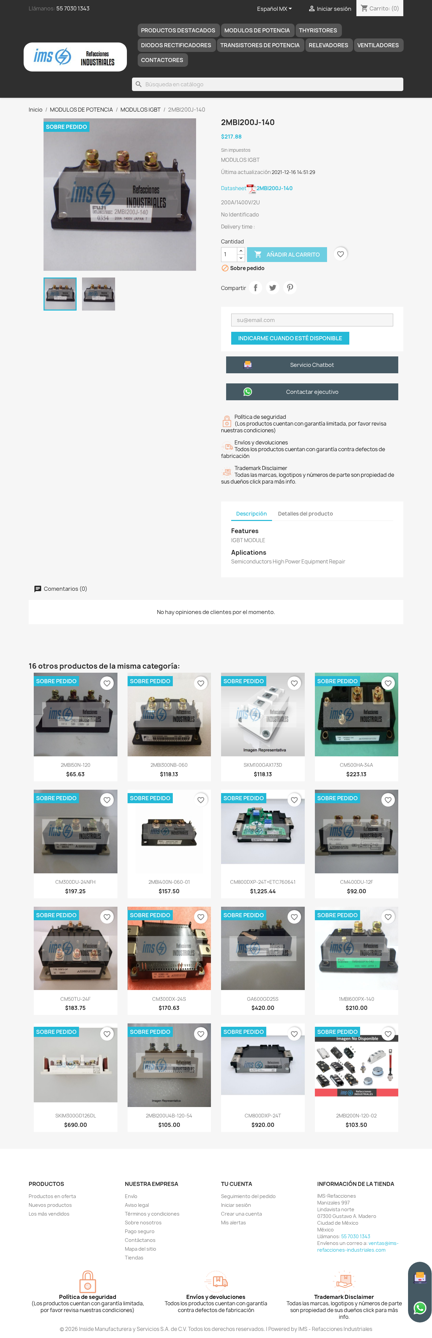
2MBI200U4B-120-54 (169, 1115)
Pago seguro (140, 1231)
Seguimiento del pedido (248, 1196)
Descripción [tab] (251, 513)
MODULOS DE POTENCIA (257, 30)
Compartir (255, 287)
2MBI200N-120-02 (356, 1115)
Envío (131, 1196)
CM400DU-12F (356, 882)
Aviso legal (137, 1205)
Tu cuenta (236, 1184)
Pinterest (290, 287)
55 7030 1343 (72, 8)
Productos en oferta (52, 1196)
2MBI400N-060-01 (169, 882)
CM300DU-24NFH (75, 882)
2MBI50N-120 (75, 765)
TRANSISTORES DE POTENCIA (260, 45)
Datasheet (257, 188)
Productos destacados (178, 30)
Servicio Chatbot (312, 365)
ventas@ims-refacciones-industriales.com (358, 1246)
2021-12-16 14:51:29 (293, 172)
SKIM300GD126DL (75, 1115)
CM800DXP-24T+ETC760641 (263, 882)
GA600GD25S (262, 999)
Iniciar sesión (236, 1205)
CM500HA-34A (356, 765)
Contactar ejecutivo (312, 392)
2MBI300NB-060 (169, 765)
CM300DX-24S (169, 999)
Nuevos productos (50, 1205)
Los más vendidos (49, 1214)
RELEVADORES (328, 45)
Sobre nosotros (143, 1222)
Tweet (272, 287)
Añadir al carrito (287, 254)
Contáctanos (140, 1240)
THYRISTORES (318, 30)
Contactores (162, 60)
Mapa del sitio (140, 1249)
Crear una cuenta (241, 1214)
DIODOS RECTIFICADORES (176, 45)
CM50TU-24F (75, 999)
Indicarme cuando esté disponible (290, 338)
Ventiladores (378, 45)
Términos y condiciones (152, 1214)
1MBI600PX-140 (356, 999)
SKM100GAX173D (263, 765)
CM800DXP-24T (263, 1115)
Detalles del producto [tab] (305, 513)
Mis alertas (233, 1222)
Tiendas (134, 1257)
